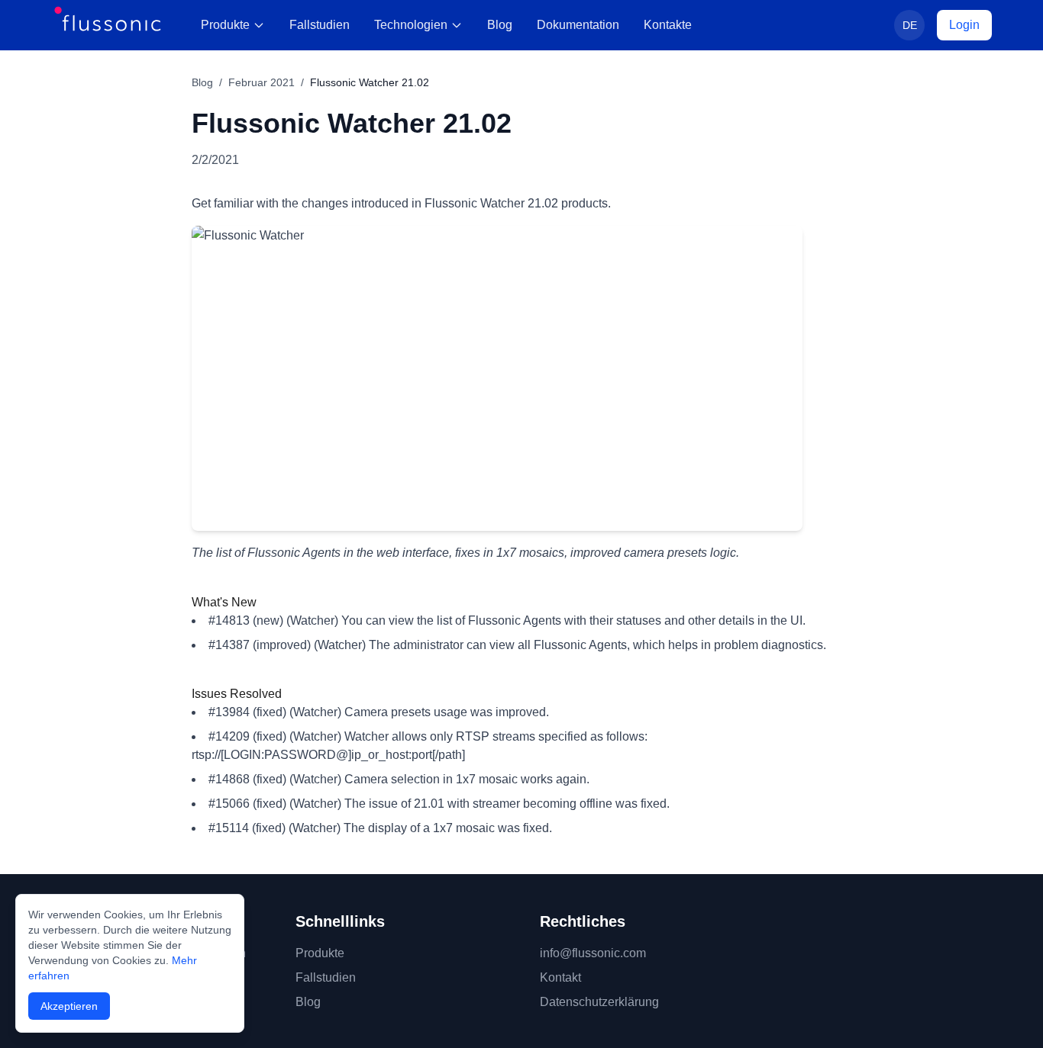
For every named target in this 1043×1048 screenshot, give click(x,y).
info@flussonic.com (593, 953)
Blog (499, 24)
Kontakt (560, 977)
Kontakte (668, 24)
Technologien (410, 24)
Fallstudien (319, 24)
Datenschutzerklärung (599, 1001)
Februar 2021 (261, 82)
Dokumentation (578, 24)
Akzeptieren (69, 1006)
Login (964, 24)
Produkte (225, 24)
